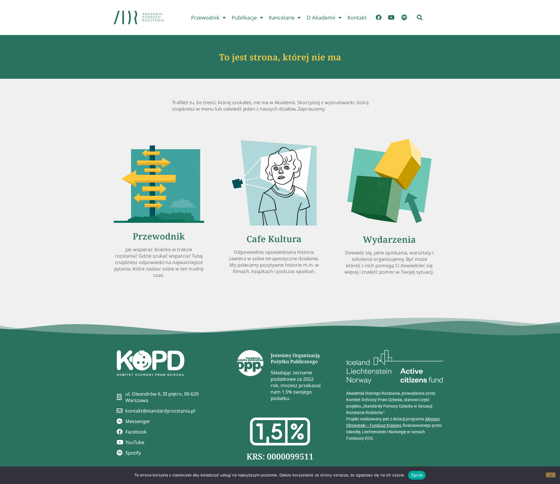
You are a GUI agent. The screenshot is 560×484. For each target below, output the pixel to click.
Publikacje (244, 17)
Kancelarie (282, 17)
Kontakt (357, 17)
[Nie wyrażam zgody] (551, 475)
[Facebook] (378, 17)
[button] (420, 17)
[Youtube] (391, 17)
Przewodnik (205, 17)
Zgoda (417, 475)
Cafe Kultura (274, 239)
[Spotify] (404, 17)
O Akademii (321, 17)
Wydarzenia (389, 239)
